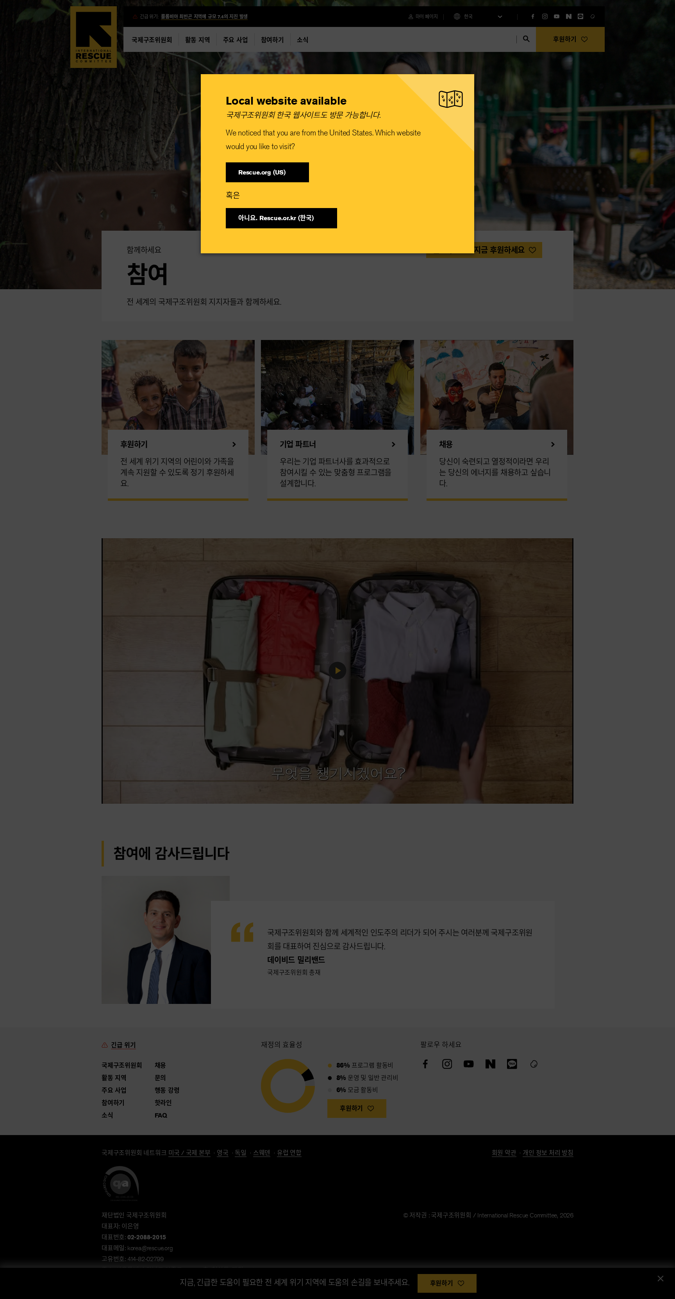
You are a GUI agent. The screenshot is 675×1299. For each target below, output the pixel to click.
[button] (267, 172)
